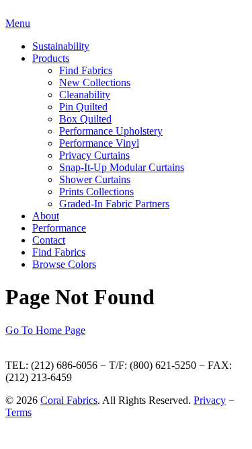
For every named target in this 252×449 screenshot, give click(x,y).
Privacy (210, 400)
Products (50, 58)
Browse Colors (64, 264)
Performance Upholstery (111, 131)
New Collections (94, 82)
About (45, 215)
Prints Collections (96, 191)
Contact (48, 240)
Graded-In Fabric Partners (114, 203)
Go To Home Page (45, 330)
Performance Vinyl (99, 143)
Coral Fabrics (68, 400)
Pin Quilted (83, 106)
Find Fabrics (85, 70)
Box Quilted (85, 119)
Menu (17, 23)
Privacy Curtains (94, 155)
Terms (18, 412)
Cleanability (84, 94)
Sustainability (60, 46)
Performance (59, 228)
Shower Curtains (94, 179)
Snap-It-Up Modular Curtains (121, 167)
